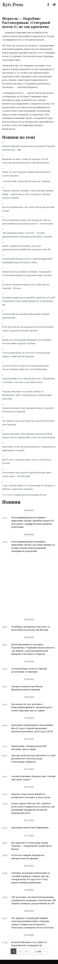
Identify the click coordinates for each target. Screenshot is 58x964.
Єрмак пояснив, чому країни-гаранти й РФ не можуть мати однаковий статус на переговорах (28, 435)
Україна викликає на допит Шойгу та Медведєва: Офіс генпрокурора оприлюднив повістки (27, 395)
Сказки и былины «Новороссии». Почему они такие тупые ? (33, 778)
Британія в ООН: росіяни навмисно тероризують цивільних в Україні (29, 448)
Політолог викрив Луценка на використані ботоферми (27, 857)
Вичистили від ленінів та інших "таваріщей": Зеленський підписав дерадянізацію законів (27, 273)
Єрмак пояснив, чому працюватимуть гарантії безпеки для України (28, 410)
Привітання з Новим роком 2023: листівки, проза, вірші (29, 748)
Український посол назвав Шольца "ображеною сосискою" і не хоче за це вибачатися (28, 380)
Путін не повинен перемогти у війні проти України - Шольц (25, 286)
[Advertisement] (29, 585)
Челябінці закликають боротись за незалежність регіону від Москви (30, 628)
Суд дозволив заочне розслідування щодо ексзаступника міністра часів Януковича (25, 367)
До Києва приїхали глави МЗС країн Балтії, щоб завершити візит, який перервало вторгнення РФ (28, 301)
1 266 (38, 951)
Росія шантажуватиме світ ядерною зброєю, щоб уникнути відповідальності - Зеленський (27, 222)
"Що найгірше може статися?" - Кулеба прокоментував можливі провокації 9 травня (27, 234)
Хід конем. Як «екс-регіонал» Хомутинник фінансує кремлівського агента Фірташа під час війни (31, 707)
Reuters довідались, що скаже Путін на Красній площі (28, 209)
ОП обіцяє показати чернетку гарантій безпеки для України (28, 422)
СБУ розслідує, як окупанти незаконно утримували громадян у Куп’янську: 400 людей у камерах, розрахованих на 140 (33, 900)
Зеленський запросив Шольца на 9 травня (27, 181)
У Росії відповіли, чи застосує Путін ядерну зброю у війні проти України (26, 354)
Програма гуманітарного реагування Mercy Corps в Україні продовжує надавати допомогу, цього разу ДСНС (32, 728)
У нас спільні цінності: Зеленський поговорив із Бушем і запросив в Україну (28, 487)
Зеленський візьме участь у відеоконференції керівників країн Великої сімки (27, 260)
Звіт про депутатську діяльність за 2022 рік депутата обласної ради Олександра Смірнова (33, 758)
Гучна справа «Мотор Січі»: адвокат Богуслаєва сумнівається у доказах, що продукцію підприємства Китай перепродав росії (33, 808)
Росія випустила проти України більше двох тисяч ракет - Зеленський (26, 474)
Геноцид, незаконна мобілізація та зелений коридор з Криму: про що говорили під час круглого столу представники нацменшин (30, 877)
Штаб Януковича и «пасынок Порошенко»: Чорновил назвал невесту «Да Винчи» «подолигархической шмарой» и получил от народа (33, 649)
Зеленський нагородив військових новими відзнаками (25, 316)
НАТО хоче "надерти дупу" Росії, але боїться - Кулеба (27, 461)
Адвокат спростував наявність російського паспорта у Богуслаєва (30, 796)
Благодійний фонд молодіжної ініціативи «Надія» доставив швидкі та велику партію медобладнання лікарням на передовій (33, 546)
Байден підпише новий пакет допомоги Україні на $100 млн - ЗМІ (28, 148)
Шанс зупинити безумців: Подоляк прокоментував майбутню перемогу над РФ (26, 247)
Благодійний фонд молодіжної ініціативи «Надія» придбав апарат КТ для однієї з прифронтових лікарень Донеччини (32, 522)
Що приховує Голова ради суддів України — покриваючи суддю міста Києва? (31, 845)
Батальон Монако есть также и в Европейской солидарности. (29, 944)
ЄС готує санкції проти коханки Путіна (25, 494)
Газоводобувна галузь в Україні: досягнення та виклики (29, 670)
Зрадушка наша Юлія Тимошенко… (30, 827)
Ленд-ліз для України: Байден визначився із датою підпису (26, 173)
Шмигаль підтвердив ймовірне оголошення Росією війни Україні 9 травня (26, 341)
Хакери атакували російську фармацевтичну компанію (27, 688)
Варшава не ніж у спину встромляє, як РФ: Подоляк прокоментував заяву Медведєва (25, 161)
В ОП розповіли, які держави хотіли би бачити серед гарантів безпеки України (27, 328)
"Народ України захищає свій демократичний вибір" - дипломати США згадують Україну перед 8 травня (27, 194)
